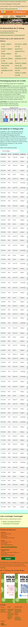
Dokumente (10, 617)
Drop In (9, 612)
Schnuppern (10, 610)
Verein (12, 16)
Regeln (16, 613)
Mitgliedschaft (10, 609)
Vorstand (25, 562)
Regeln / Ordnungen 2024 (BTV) (11, 521)
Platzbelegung (18, 610)
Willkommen (3, 609)
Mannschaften (21, 16)
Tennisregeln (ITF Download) (11, 523)
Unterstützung (10, 613)
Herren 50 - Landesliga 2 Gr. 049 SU (6, 70)
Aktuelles (3, 610)
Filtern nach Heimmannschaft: (8, 148)
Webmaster (2, 567)
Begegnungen (18, 612)
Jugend (5, 17)
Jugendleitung (18, 618)
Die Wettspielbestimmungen (9, 32)
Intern (19, 17)
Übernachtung (10, 614)
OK (19, 9)
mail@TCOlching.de (8, 544)
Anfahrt (8, 558)
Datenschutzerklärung (11, 9)
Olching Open (4, 612)
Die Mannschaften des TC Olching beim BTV (12, 35)
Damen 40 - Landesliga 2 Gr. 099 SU (20, 58)
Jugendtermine (18, 619)
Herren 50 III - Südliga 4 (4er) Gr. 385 (20, 51)
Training (12, 17)
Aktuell (5, 16)
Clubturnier (17, 617)
